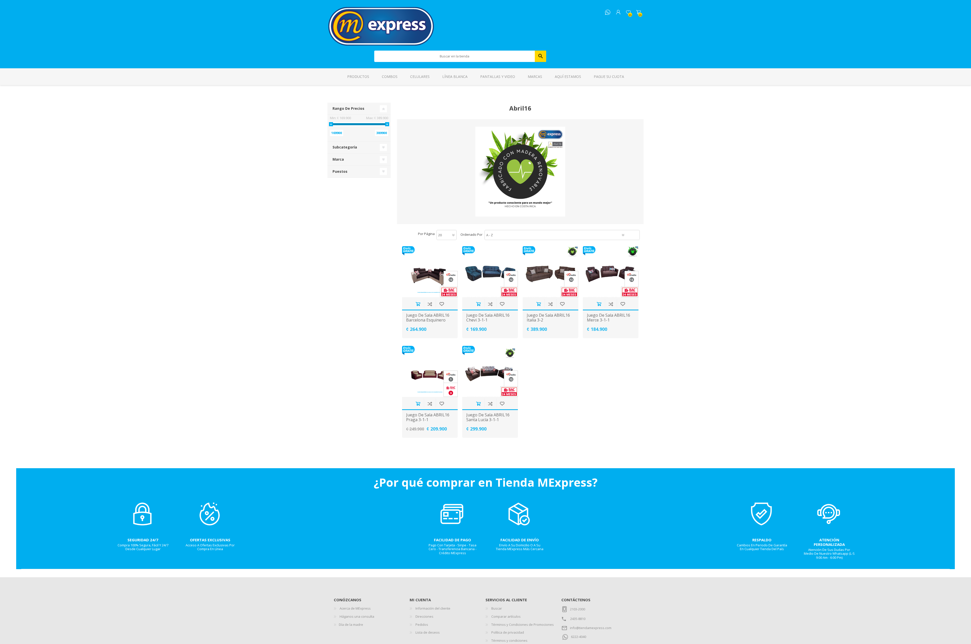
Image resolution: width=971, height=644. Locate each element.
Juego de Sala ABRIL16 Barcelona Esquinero (427, 318)
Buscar (540, 56)
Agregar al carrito (418, 304)
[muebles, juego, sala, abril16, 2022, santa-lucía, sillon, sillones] (490, 371)
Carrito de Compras (638, 12)
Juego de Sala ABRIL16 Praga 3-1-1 (427, 417)
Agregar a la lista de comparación (430, 304)
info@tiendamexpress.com (590, 628)
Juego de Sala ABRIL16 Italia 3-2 (548, 318)
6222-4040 (578, 636)
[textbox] (454, 56)
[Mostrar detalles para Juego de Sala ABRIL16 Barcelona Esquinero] (430, 271)
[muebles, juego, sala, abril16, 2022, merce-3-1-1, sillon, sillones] (610, 271)
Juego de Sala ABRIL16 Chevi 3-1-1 (488, 318)
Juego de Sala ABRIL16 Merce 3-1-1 (608, 318)
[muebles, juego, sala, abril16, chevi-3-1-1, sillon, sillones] (490, 271)
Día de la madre (351, 624)
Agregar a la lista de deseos (442, 304)
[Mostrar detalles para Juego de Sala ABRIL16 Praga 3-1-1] (430, 371)
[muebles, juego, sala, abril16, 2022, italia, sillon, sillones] (550, 271)
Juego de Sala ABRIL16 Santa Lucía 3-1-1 (488, 417)
